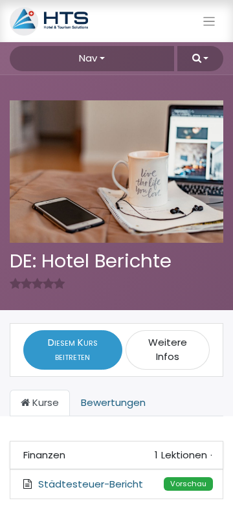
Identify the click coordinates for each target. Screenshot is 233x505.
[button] (200, 58)
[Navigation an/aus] (209, 21)
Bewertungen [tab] (113, 402)
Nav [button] (88, 58)
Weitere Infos (167, 349)
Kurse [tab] (44, 402)
